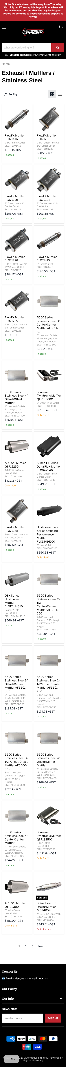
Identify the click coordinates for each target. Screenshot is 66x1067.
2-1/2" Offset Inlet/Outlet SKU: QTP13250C (46, 846)
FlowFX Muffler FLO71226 (15, 258)
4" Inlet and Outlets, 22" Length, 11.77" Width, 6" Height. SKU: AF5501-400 (47, 773)
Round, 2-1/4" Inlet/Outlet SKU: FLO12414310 (15, 613)
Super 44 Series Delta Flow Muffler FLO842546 (49, 466)
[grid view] (52, 94)
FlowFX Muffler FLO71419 (47, 258)
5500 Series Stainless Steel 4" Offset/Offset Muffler (16, 397)
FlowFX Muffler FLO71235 (15, 529)
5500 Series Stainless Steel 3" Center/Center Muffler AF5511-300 (48, 325)
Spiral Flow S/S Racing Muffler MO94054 (46, 907)
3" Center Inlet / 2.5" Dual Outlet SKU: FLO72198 (47, 206)
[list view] (60, 94)
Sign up (53, 1018)
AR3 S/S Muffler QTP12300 (15, 905)
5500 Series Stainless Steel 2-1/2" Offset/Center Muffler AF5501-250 (49, 684)
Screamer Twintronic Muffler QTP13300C (49, 395)
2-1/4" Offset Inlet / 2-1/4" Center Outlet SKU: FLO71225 (16, 327)
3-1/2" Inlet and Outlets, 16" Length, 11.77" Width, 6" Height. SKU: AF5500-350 (15, 778)
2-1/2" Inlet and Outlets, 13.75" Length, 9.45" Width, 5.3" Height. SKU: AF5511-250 (49, 623)
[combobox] (33, 47)
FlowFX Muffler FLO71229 (15, 198)
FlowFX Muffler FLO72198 (47, 198)
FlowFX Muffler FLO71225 (15, 319)
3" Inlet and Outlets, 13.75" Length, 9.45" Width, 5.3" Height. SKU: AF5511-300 (47, 340)
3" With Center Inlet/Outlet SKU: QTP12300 (13, 913)
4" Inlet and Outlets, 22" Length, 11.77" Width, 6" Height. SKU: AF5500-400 (15, 411)
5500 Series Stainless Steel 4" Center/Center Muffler (16, 838)
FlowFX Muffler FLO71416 (15, 137)
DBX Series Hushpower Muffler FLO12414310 (14, 601)
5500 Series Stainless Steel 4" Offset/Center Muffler (48, 760)
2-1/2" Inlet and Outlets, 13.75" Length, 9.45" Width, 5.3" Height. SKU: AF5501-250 (49, 701)
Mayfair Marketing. (33, 1060)
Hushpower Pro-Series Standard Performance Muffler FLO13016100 (47, 534)
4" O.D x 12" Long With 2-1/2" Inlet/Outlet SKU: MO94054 (48, 917)
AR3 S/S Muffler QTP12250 (15, 464)
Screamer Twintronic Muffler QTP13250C (49, 836)
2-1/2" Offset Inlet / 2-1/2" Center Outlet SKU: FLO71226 (16, 267)
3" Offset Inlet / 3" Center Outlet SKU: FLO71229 (14, 206)
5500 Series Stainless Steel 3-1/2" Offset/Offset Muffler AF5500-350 (16, 762)
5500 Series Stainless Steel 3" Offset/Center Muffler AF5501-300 (16, 684)
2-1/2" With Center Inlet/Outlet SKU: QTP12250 (15, 473)
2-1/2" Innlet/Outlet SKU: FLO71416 (15, 144)
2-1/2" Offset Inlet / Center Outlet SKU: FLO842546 (47, 476)
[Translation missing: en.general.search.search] (57, 47)
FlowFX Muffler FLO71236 (47, 137)
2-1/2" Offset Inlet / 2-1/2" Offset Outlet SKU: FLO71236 (48, 145)
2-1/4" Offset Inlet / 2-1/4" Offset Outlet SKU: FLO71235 (16, 537)
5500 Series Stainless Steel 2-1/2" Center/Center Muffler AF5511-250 (48, 604)
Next (41, 946)
